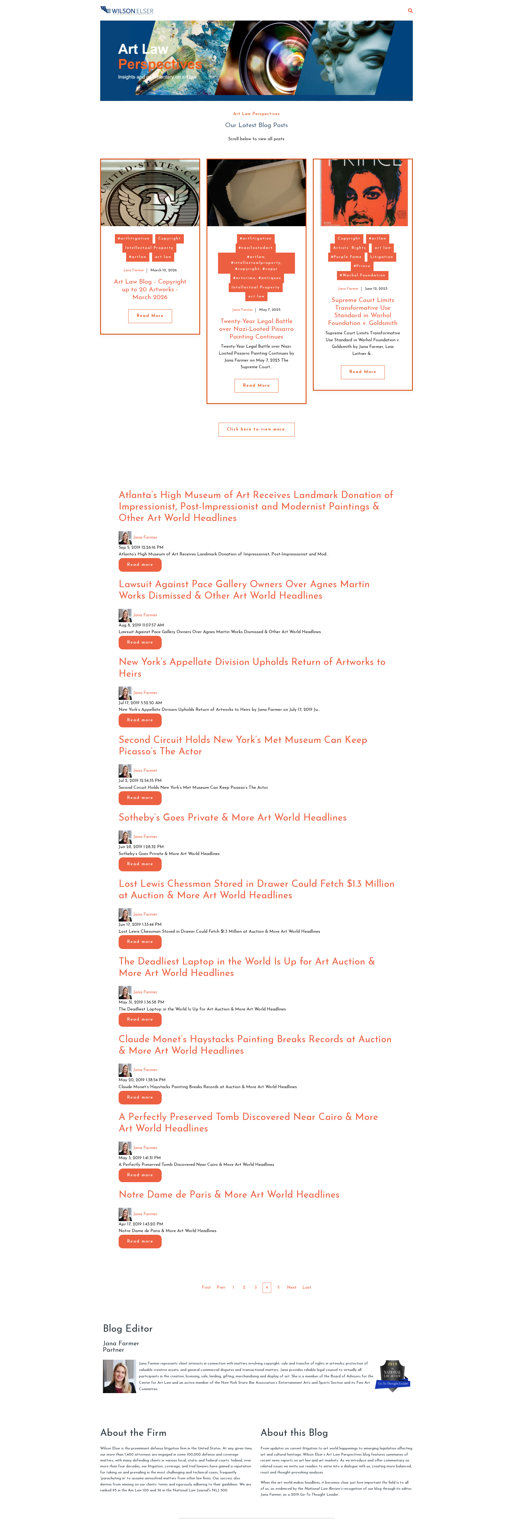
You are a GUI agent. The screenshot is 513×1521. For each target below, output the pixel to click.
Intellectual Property (149, 248)
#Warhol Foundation (363, 275)
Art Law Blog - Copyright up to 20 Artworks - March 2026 (150, 290)
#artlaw (137, 257)
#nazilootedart (256, 248)
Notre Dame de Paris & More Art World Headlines (229, 1195)
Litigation (381, 257)
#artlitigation (134, 239)
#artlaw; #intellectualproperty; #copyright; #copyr (256, 263)
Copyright (169, 239)
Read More (150, 316)
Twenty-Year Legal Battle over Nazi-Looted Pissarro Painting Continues (256, 329)
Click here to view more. (256, 429)
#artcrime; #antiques (257, 278)
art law (163, 257)
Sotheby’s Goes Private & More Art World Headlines (233, 818)
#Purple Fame (346, 257)
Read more (140, 565)
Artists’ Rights (349, 248)
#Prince (362, 266)
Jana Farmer (133, 270)
